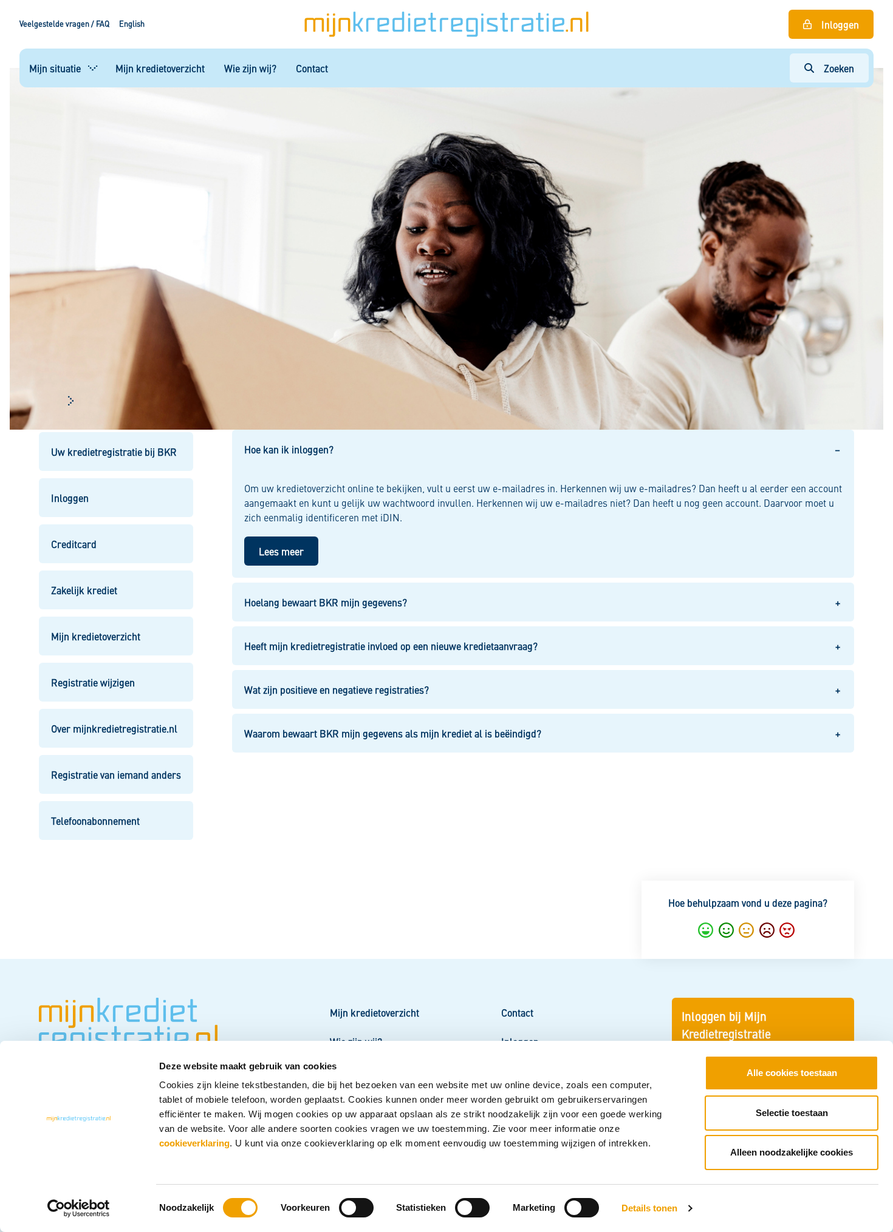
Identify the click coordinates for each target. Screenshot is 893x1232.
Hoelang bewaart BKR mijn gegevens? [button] (325, 602)
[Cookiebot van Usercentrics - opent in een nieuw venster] (79, 1208)
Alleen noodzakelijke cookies (791, 1152)
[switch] (356, 1207)
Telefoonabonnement (95, 820)
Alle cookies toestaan (792, 1073)
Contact (312, 68)
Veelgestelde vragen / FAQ (64, 23)
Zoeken (839, 68)
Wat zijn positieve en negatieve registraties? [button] (336, 689)
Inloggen (840, 24)
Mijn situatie (55, 68)
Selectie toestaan (792, 1113)
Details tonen (649, 1208)
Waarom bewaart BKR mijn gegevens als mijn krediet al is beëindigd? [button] (392, 733)
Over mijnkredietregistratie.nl (114, 728)
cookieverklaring (194, 1143)
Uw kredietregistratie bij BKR (114, 451)
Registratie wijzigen (93, 682)
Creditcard (74, 543)
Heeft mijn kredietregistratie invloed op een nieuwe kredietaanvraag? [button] (391, 645)
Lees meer (281, 551)
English (132, 23)
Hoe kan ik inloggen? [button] (289, 449)
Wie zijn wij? (250, 68)
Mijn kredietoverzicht (160, 68)
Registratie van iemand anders (116, 774)
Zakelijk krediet (84, 590)
